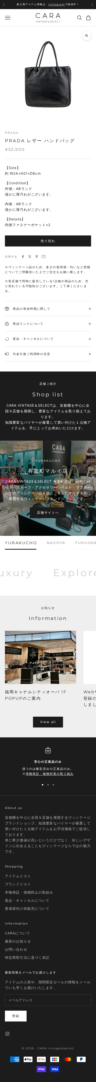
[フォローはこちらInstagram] (7, 1033)
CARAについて (17, 933)
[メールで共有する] (44, 257)
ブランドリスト (18, 884)
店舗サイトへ (48, 512)
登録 (15, 1016)
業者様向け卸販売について (27, 908)
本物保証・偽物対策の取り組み (50, 773)
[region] (48, 761)
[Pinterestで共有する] (37, 257)
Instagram (56, 4)
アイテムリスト (18, 876)
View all (48, 722)
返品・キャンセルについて (27, 900)
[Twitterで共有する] (30, 257)
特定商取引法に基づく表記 (27, 957)
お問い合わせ (16, 949)
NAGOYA (56, 543)
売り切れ (48, 241)
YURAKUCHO (21, 543)
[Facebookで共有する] (23, 257)
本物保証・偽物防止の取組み (29, 892)
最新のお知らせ (18, 941)
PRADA (12, 133)
